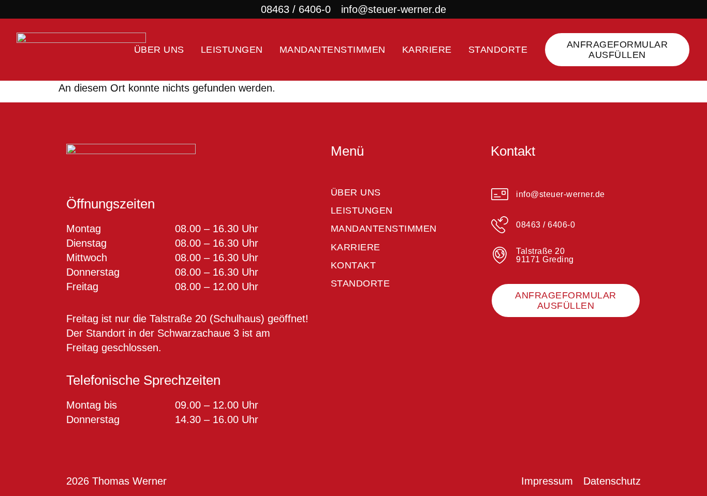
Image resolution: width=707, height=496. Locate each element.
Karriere (427, 49)
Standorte (498, 49)
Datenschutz (612, 481)
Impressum (547, 481)
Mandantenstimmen (332, 49)
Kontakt (353, 265)
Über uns (159, 49)
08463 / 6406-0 (296, 9)
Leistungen (232, 49)
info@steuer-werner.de (393, 9)
